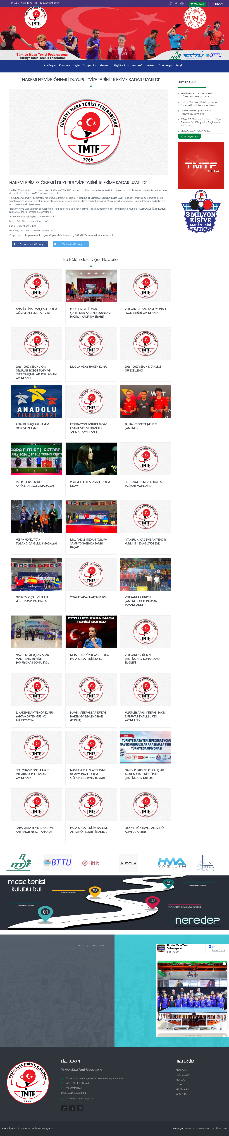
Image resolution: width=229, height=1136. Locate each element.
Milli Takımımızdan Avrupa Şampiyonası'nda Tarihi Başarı (88, 543)
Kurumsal (64, 65)
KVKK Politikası (183, 1094)
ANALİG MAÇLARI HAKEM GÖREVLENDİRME (32, 426)
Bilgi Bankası (121, 65)
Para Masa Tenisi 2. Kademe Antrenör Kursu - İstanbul (89, 829)
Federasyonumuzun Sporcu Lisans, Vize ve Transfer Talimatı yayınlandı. (89, 428)
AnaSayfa (50, 65)
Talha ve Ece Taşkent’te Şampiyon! (141, 426)
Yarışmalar (90, 65)
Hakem (151, 65)
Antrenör (137, 65)
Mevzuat (105, 65)
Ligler (77, 65)
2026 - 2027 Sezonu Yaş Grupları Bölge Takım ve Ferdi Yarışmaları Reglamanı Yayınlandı (201, 122)
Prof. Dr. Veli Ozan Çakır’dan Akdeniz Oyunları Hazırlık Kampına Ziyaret (200, 103)
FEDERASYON (182, 1074)
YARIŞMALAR (182, 1089)
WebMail (199, 4)
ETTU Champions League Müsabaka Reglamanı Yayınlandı (32, 774)
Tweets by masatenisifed (91, 945)
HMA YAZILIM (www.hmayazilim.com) (206, 1128)
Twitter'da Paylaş (72, 244)
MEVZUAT (180, 1079)
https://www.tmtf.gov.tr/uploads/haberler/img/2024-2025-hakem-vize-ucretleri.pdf (69, 235)
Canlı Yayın (166, 65)
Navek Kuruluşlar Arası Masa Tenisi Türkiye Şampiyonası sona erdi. (32, 658)
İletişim (180, 65)
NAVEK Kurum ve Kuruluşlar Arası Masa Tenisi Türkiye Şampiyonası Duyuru (144, 774)
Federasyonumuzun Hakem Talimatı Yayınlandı (143, 483)
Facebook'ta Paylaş (31, 244)
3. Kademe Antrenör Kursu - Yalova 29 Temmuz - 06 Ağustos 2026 (35, 716)
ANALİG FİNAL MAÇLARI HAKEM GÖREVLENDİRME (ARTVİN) (197, 95)
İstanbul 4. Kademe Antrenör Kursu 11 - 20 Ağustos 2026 (145, 541)
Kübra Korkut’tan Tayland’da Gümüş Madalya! (36, 541)
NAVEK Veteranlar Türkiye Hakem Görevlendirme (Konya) (88, 716)
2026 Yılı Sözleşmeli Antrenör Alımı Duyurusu (145, 829)
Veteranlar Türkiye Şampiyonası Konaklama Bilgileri (142, 658)
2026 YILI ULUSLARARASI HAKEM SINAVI (90, 483)
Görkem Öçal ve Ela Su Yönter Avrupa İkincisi (32, 599)
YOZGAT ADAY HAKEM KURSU (88, 597)
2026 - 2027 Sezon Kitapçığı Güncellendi (143, 368)
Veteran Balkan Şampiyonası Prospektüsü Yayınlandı (196, 112)
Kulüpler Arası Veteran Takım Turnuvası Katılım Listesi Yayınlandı (145, 716)
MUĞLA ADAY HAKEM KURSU (195, 130)
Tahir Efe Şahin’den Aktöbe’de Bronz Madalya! (35, 483)
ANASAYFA (181, 1069)
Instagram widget (193, 1035)
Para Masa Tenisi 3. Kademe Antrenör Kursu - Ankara (35, 829)
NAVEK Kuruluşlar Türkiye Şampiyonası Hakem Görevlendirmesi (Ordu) (88, 774)
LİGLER (179, 1084)
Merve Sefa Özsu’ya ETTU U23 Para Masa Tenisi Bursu (89, 656)
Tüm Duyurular (189, 136)
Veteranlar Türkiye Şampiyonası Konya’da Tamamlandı (141, 601)
